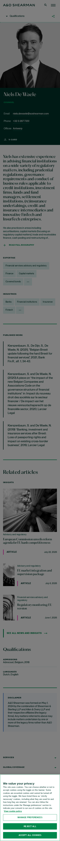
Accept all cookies (30, 835)
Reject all (30, 826)
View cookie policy (13, 811)
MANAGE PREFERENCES (30, 817)
